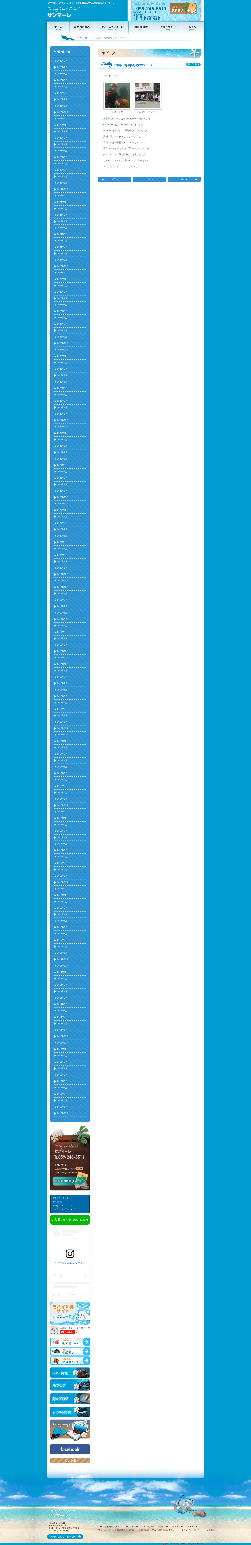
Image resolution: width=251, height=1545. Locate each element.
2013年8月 (62, 1062)
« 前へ (114, 179)
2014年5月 (62, 1004)
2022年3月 (62, 401)
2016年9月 (62, 824)
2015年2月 (62, 946)
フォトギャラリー (106, 1530)
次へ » (184, 179)
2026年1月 (62, 106)
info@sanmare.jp (69, 1172)
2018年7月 (62, 683)
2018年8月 (62, 677)
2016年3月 (62, 863)
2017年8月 (62, 754)
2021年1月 (62, 491)
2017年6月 (62, 767)
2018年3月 (62, 709)
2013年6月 (62, 1075)
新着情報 (121, 1530)
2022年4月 (62, 394)
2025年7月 (62, 144)
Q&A (153, 1530)
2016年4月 (62, 856)
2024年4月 (62, 240)
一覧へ (149, 179)
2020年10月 (62, 510)
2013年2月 (62, 1100)
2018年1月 (62, 722)
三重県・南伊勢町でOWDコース (133, 65)
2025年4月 (62, 163)
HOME (80, 38)
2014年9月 (62, 978)
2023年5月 (62, 311)
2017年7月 (62, 760)
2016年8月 (62, 831)
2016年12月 (62, 805)
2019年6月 (62, 613)
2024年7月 (62, 221)
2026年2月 (62, 99)
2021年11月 (62, 427)
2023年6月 (62, 305)
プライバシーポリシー (191, 1530)
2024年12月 (62, 189)
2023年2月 (62, 330)
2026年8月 (62, 61)
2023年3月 (62, 324)
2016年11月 (62, 811)
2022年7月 (62, 375)
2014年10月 (62, 972)
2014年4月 (62, 1011)
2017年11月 (62, 734)
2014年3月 (62, 1017)
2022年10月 (62, 356)
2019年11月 (62, 581)
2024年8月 (62, 215)
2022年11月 (62, 350)
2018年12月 (62, 651)
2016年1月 (62, 876)
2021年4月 (62, 471)
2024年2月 (62, 253)
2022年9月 (62, 362)
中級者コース (178, 1526)
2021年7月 (62, 452)
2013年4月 (62, 1088)
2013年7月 (62, 1068)
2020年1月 (62, 568)
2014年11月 (62, 966)
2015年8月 (62, 908)
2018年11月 (62, 658)
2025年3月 (62, 170)
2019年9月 (62, 593)
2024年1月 (62, 260)
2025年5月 (62, 157)
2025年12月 (62, 112)
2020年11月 (62, 504)
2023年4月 (62, 317)
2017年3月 (62, 786)
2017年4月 (62, 779)
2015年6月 (62, 921)
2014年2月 (62, 1023)
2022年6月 (62, 382)
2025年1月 (62, 183)
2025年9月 (62, 131)
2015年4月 (62, 934)
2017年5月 (62, 773)
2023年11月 (62, 272)
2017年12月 (62, 728)
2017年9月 (62, 747)
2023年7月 (62, 298)
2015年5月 (62, 927)
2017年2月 (62, 792)
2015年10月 (62, 895)
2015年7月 (62, 914)
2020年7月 (62, 529)
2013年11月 (62, 1043)
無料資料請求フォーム (168, 1530)
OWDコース (109, 124)
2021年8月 (62, 446)
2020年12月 (62, 497)
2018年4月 (62, 702)
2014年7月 (62, 991)
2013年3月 (62, 1094)
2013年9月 (62, 1055)
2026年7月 (62, 67)
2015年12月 (62, 882)
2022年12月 (62, 343)
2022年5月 (62, 388)
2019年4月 (62, 625)
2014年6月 (62, 998)
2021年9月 (62, 439)
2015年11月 (62, 888)
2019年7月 (62, 606)
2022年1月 (62, 414)
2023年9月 (62, 285)
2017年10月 (62, 741)
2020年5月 (62, 542)
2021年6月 (62, 459)
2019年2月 (62, 638)
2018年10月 (62, 664)
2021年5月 (62, 465)
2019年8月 (62, 600)
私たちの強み (113, 1526)
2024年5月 (62, 234)
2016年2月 (62, 869)
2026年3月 (62, 93)
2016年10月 (62, 818)
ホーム (101, 1526)
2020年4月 (62, 548)
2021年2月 (62, 484)
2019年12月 (62, 574)
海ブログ (89, 38)
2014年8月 (62, 985)
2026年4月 (62, 86)
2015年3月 (62, 940)
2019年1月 (62, 645)
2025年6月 (62, 151)
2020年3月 (62, 555)
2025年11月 (62, 118)
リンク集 (208, 1530)
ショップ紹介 (149, 1526)
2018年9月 (62, 670)
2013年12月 (62, 1036)
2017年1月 (62, 799)
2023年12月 (62, 266)
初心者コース (164, 1526)
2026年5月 (62, 80)
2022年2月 (62, 407)
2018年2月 (62, 715)
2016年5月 (62, 850)
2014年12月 (62, 959)
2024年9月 (62, 208)
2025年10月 (62, 125)
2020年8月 (62, 523)
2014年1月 (62, 1030)
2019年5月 (62, 619)
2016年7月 (62, 837)
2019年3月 (62, 632)
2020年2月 (62, 561)
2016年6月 (62, 844)
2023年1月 (62, 337)
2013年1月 (62, 1107)
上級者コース (193, 1526)
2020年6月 (62, 536)
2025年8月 (62, 138)
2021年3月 (62, 478)
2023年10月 (62, 279)
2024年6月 (62, 228)
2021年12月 (62, 420)
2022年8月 (62, 369)
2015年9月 (62, 901)
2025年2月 (62, 176)
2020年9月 (62, 516)
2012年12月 (62, 1113)
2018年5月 (62, 696)
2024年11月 (62, 195)
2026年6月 (62, 74)
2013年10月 (62, 1049)
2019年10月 (62, 587)
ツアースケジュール (131, 1526)
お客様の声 (144, 1530)
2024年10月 (62, 202)
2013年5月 (62, 1081)
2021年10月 (62, 433)
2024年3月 (62, 247)
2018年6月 (62, 690)
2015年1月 (62, 953)
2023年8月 (62, 292)
